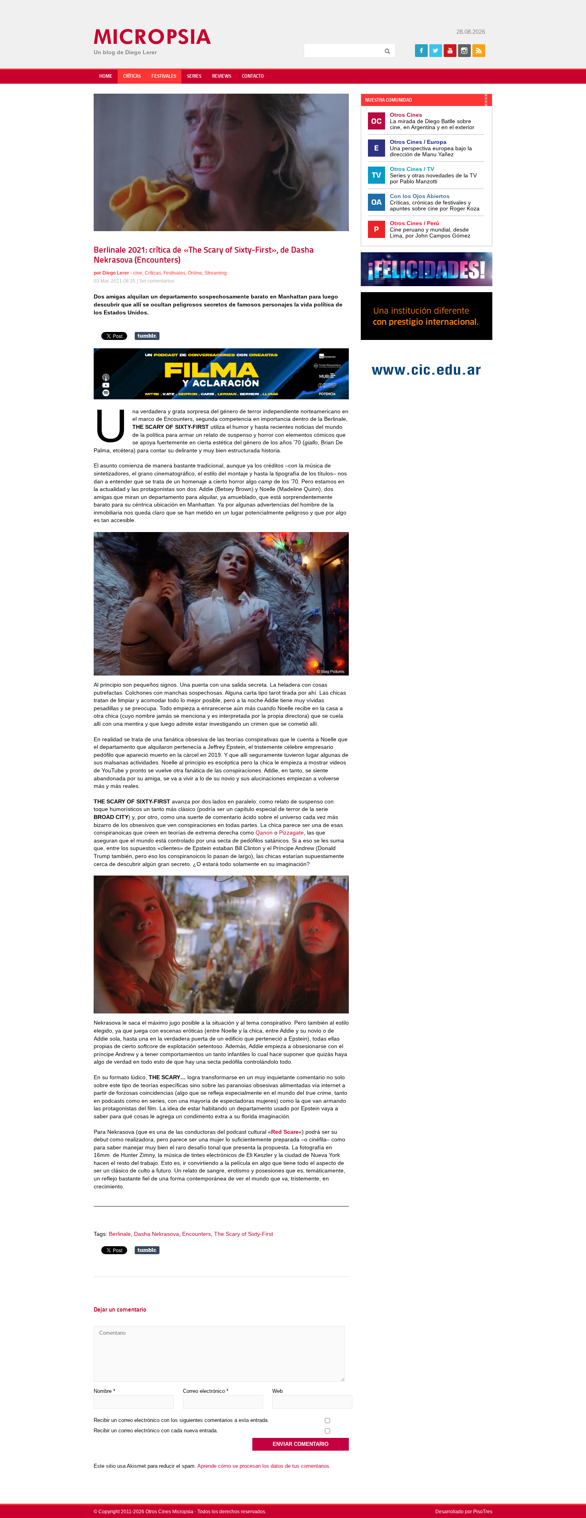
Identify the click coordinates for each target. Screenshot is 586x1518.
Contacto (253, 76)
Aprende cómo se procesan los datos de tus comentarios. (264, 1466)
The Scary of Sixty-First (243, 1234)
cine (137, 273)
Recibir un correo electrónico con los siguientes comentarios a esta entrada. (181, 1420)
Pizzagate (291, 832)
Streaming (216, 273)
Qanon (264, 832)
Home (105, 76)
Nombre (104, 1391)
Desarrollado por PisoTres (463, 1511)
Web (277, 1391)
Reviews (221, 76)
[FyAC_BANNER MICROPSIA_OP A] (221, 397)
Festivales (163, 76)
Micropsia (153, 37)
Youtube (450, 50)
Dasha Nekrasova (156, 1234)
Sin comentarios (156, 281)
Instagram (464, 50)
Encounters (196, 1234)
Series (194, 76)
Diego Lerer (115, 273)
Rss (478, 50)
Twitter (435, 50)
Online (195, 273)
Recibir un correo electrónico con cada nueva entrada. (156, 1431)
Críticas (132, 76)
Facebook (421, 50)
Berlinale (120, 1234)
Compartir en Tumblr (147, 336)
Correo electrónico (205, 1391)
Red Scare (285, 1132)
